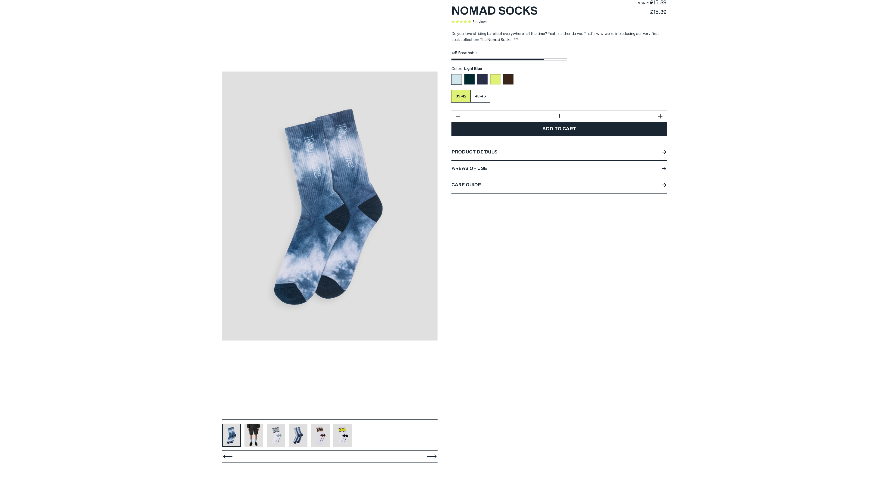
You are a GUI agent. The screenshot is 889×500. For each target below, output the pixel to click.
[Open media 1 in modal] (330, 206)
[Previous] (227, 456)
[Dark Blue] (469, 79)
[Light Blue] (456, 79)
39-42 (461, 96)
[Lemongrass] (495, 79)
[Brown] (508, 79)
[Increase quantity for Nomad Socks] (661, 116)
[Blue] (482, 79)
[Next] (431, 206)
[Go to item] (231, 435)
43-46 (480, 96)
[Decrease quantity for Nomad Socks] (456, 116)
